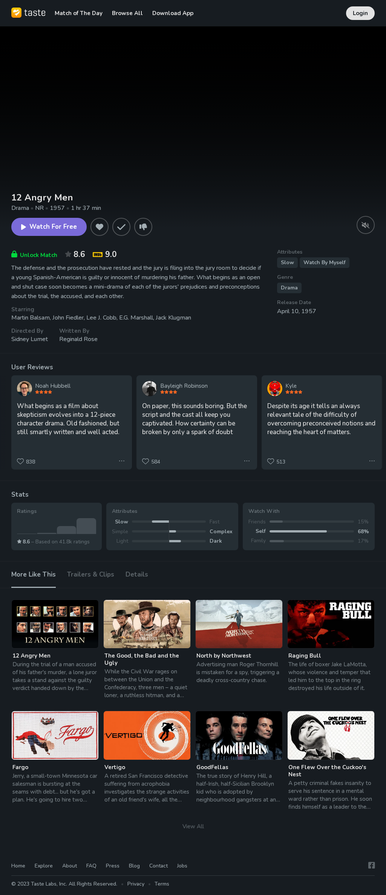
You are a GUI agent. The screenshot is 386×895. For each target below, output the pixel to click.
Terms (162, 883)
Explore (44, 865)
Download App (172, 13)
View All (193, 826)
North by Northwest (223, 655)
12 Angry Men (31, 655)
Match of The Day (79, 13)
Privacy (135, 883)
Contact (158, 865)
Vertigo (114, 767)
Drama (289, 287)
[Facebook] (371, 866)
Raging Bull (304, 655)
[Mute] (366, 225)
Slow (287, 262)
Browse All (127, 13)
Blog (134, 865)
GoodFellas (212, 767)
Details (137, 574)
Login (360, 13)
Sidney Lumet (29, 339)
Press (112, 865)
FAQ (91, 865)
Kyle (291, 386)
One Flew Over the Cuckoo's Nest (327, 770)
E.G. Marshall (136, 318)
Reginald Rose (78, 339)
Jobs (182, 865)
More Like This (33, 574)
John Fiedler (68, 318)
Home (18, 865)
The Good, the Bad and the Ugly (141, 659)
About (69, 865)
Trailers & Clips (90, 574)
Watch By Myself (324, 262)
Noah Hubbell (52, 386)
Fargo (20, 767)
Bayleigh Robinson (184, 386)
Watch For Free (53, 226)
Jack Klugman (173, 318)
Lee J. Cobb (101, 318)
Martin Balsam (30, 318)
